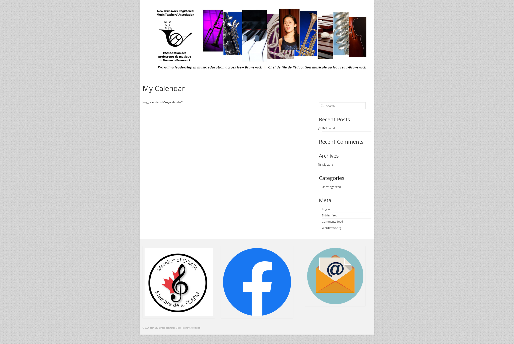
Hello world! (329, 128)
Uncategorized (331, 187)
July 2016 (327, 164)
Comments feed (332, 221)
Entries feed (329, 215)
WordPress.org (331, 228)
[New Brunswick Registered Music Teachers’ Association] (257, 39)
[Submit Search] (322, 105)
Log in (326, 209)
